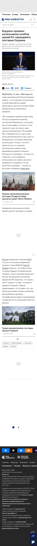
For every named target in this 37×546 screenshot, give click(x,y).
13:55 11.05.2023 (7, 25)
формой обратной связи (10, 528)
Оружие (5, 346)
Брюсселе (25, 168)
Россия (5, 259)
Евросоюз (28, 343)
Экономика (24, 462)
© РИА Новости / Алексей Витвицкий (12, 72)
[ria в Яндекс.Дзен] (13, 450)
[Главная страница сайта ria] (12, 19)
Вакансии (5, 474)
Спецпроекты (7, 466)
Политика (5, 462)
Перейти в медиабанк (8, 73)
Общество (14, 462)
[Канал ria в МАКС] (5, 450)
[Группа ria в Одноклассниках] (28, 450)
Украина (6, 343)
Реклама (17, 466)
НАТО (29, 259)
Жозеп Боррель (17, 343)
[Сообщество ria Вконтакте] (21, 450)
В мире (13, 346)
